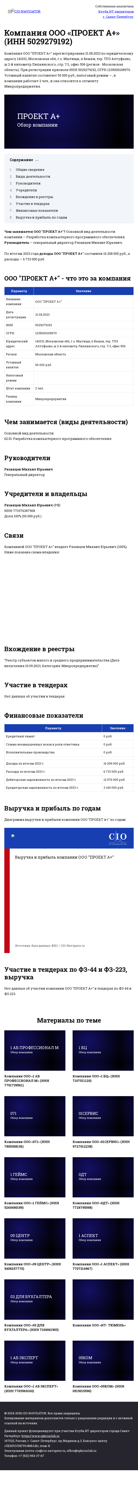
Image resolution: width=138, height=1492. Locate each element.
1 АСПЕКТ (90, 1237)
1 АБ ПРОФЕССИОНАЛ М (34, 1049)
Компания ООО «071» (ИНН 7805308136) (27, 1144)
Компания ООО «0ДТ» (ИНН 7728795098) (96, 1205)
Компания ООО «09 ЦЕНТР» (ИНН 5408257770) (32, 1266)
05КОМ (90, 1359)
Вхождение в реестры (34, 197)
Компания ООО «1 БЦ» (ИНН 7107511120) (96, 1078)
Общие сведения (30, 169)
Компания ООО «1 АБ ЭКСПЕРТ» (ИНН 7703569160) (31, 1388)
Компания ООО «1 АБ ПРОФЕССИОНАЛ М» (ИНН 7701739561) (26, 1080)
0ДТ (90, 1176)
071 (21, 1115)
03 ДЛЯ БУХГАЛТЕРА (31, 1298)
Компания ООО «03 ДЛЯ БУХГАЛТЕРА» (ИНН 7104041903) (31, 1327)
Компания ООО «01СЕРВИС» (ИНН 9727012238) (101, 1144)
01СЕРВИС (90, 1115)
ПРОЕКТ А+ (38, 119)
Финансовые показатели (37, 210)
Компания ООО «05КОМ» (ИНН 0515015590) (98, 1388)
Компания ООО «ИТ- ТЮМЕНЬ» (99, 1325)
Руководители (28, 183)
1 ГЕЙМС (21, 1176)
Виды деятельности (33, 176)
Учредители (26, 190)
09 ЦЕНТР (21, 1237)
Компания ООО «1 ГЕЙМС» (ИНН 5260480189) (31, 1205)
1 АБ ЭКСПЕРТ (24, 1359)
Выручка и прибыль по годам (41, 217)
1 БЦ (90, 1049)
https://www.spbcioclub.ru (40, 1436)
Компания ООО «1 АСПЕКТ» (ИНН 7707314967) (101, 1266)
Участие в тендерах (33, 203)
